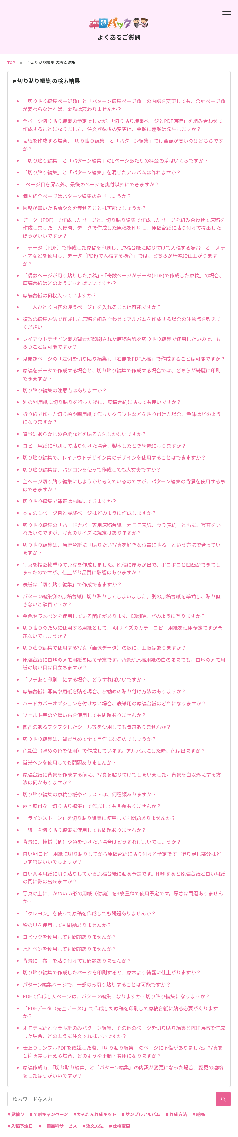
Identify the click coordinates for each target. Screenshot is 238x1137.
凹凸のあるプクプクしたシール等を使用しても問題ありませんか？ (97, 726)
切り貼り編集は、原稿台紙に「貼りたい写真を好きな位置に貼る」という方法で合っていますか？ (122, 548)
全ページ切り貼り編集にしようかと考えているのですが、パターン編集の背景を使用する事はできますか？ (124, 485)
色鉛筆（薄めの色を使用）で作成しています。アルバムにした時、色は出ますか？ (114, 750)
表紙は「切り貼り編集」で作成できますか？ (72, 584)
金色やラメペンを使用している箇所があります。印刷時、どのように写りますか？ (114, 616)
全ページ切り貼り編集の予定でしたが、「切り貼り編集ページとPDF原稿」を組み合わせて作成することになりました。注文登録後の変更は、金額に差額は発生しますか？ (123, 125)
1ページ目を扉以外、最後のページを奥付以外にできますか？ (91, 184)
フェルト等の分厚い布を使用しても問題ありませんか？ (84, 715)
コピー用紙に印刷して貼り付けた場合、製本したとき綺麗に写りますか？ (104, 445)
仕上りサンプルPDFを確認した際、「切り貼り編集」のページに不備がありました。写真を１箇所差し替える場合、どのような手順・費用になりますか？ (123, 1051)
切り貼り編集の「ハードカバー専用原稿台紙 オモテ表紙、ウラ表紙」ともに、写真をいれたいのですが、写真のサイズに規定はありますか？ (122, 529)
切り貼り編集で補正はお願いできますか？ (70, 501)
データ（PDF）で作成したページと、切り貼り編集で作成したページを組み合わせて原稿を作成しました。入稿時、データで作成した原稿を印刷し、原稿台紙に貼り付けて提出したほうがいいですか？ (124, 227)
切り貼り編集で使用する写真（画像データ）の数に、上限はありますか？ (104, 647)
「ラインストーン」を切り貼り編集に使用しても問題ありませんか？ (99, 817)
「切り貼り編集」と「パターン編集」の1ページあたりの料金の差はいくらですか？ (116, 160)
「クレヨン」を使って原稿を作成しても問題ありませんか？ (89, 913)
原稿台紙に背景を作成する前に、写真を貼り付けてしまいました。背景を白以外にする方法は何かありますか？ (122, 778)
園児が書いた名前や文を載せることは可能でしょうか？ (85, 207)
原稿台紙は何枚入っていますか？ (60, 295)
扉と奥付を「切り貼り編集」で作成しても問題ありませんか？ (92, 806)
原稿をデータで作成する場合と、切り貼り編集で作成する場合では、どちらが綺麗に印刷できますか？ (122, 374)
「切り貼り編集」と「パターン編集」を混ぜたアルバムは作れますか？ (102, 172)
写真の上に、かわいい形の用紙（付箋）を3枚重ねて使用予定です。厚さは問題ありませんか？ (123, 897)
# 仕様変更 (119, 1126)
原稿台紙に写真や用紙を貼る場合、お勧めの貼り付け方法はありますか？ (104, 691)
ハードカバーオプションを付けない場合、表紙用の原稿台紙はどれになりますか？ (114, 703)
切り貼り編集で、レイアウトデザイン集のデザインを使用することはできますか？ (114, 457)
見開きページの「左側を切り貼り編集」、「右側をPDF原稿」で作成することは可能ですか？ (124, 358)
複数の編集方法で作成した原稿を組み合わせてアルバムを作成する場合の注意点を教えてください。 (122, 323)
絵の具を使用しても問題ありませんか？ (67, 925)
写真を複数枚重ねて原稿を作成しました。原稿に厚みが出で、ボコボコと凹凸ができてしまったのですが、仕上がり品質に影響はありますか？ (122, 568)
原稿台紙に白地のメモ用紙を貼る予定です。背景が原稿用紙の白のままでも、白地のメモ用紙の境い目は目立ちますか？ (124, 663)
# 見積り (15, 1114)
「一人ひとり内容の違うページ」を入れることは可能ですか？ (92, 307)
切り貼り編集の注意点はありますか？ (65, 390)
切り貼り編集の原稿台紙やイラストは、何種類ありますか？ (89, 794)
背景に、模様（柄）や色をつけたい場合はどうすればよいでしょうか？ (102, 841)
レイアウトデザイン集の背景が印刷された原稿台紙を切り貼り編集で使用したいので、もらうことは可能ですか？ (122, 343)
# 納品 (198, 1114)
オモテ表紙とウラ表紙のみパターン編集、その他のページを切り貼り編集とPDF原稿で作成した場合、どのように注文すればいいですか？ (124, 1031)
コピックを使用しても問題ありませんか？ (70, 936)
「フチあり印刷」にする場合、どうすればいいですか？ (85, 679)
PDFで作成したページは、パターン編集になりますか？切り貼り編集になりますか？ (116, 996)
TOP (11, 62)
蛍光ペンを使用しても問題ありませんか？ (70, 762)
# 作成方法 (176, 1114)
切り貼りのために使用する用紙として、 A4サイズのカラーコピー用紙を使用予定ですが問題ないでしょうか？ (123, 631)
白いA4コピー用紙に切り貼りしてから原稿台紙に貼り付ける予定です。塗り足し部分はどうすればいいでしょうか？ (122, 857)
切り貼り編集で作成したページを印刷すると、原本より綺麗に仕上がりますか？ (112, 972)
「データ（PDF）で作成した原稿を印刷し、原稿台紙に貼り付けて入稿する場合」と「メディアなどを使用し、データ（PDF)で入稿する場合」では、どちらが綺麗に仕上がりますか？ (124, 255)
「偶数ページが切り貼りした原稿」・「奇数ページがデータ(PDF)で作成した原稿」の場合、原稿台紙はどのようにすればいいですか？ (123, 279)
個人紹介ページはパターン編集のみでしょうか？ (77, 196)
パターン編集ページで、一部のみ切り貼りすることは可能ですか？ (97, 984)
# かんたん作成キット (94, 1114)
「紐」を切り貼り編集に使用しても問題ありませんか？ (84, 830)
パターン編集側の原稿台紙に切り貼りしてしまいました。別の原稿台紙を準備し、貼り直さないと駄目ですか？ (122, 600)
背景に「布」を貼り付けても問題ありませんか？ (77, 960)
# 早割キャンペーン (49, 1114)
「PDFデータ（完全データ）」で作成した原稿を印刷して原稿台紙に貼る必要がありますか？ (120, 1012)
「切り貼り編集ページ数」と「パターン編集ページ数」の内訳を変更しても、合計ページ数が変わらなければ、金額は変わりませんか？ (124, 105)
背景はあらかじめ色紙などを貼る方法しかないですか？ (85, 434)
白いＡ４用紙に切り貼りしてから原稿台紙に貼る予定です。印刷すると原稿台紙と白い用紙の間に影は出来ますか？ (124, 877)
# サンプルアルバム (141, 1114)
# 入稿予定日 (20, 1126)
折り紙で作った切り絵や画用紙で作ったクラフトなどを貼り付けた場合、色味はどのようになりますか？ (122, 418)
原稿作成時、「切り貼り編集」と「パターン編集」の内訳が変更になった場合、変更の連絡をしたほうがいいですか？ (123, 1071)
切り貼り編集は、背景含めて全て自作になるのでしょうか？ (89, 739)
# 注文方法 (93, 1126)
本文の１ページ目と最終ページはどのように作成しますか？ (89, 512)
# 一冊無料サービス (57, 1126)
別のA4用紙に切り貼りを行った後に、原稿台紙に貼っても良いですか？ (102, 402)
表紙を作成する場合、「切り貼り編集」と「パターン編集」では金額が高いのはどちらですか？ (123, 144)
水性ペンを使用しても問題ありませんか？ (70, 948)
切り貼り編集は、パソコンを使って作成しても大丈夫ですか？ (92, 469)
